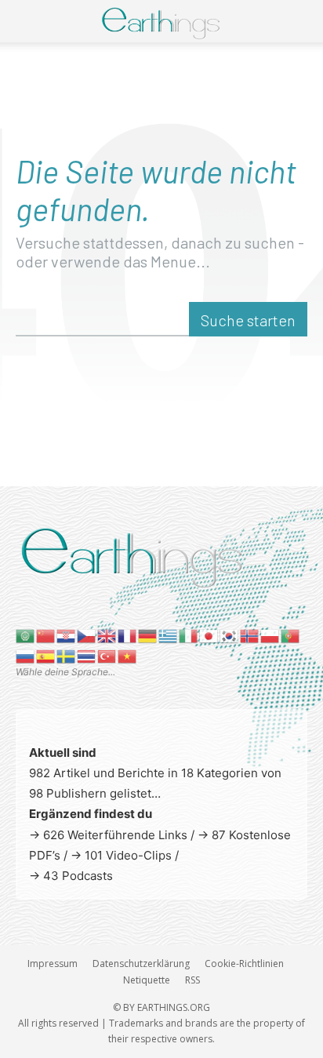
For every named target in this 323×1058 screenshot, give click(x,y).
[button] (25, 21)
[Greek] (168, 634)
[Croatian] (66, 634)
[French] (128, 634)
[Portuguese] (291, 634)
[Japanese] (209, 634)
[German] (148, 634)
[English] (107, 634)
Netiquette (146, 980)
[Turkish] (107, 655)
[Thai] (87, 655)
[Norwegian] (250, 634)
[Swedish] (66, 655)
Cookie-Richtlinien (244, 963)
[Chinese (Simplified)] (46, 634)
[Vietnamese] (128, 655)
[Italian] (189, 634)
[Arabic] (26, 634)
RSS (192, 980)
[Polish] (270, 634)
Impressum (52, 963)
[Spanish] (46, 655)
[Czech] (87, 634)
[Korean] (230, 634)
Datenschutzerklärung (141, 963)
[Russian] (26, 655)
